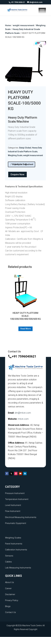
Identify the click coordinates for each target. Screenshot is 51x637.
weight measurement (23, 25)
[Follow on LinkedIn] (25, 473)
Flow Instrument (12, 511)
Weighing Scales (13, 537)
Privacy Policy (11, 600)
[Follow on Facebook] (6, 473)
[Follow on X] (11, 473)
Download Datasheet (22, 164)
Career (8, 588)
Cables (8, 561)
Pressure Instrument (15, 493)
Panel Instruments (13, 543)
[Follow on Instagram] (16, 473)
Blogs (7, 606)
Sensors (9, 555)
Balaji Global (25, 148)
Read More (25, 329)
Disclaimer (10, 594)
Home (8, 25)
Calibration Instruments (16, 549)
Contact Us (10, 612)
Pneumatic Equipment (15, 523)
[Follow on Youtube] (20, 473)
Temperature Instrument (16, 499)
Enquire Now (17, 174)
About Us (9, 582)
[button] (41, 46)
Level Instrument (13, 505)
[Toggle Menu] (42, 10)
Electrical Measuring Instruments (20, 517)
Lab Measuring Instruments (18, 567)
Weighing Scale (15, 155)
